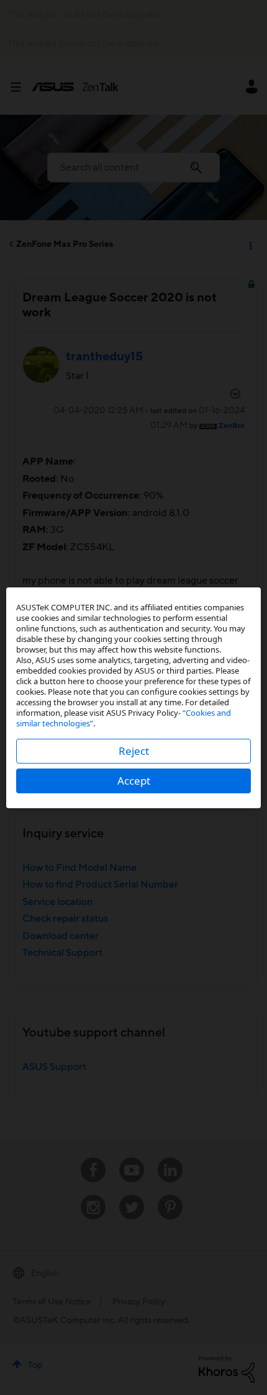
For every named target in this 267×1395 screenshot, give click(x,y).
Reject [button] (134, 751)
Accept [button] (133, 780)
